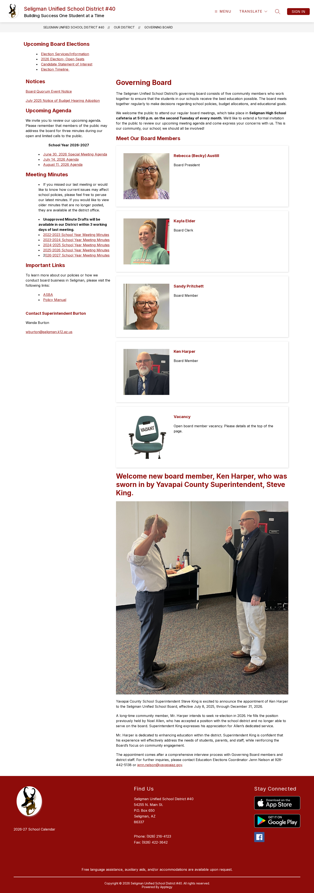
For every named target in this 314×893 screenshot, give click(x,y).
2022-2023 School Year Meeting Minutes (76, 235)
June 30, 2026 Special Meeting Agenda (75, 154)
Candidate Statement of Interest (66, 64)
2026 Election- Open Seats (62, 59)
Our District (124, 27)
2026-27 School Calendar (34, 829)
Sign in (298, 11)
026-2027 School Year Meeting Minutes (77, 255)
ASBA (48, 294)
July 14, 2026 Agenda (61, 159)
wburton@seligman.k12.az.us (49, 332)
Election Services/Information (65, 54)
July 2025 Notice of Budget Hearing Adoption (63, 100)
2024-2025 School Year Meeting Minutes (76, 245)
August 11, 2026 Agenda (62, 164)
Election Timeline (55, 69)
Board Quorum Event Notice (49, 91)
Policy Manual (54, 300)
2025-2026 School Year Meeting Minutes (76, 250)
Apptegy (166, 887)
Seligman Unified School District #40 (73, 27)
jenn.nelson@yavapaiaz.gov (159, 765)
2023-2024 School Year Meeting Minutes (76, 240)
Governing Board (158, 27)
